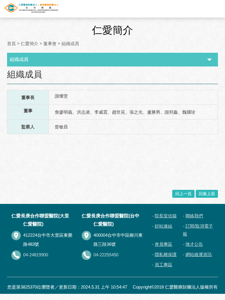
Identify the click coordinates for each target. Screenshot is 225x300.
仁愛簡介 (29, 43)
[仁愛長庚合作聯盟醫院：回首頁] (31, 8)
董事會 (50, 43)
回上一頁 (183, 193)
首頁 (11, 43)
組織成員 (70, 43)
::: (8, 69)
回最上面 (207, 193)
